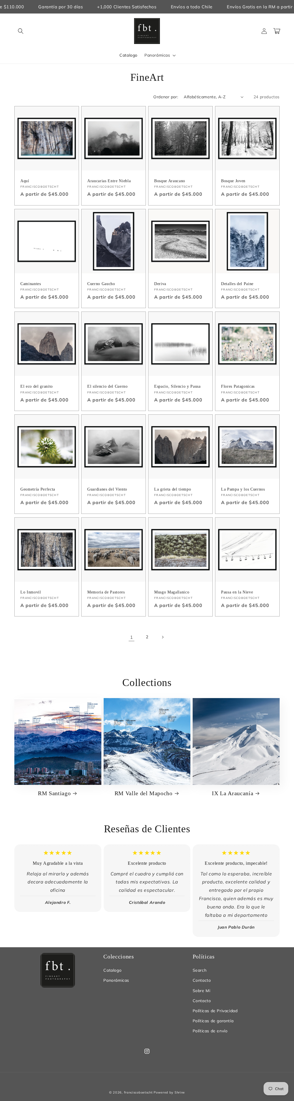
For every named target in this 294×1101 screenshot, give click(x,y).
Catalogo (112, 970)
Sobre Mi (201, 990)
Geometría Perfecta (37, 489)
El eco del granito (36, 386)
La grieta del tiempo (172, 489)
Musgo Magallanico (171, 592)
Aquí (24, 180)
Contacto (202, 980)
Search (200, 970)
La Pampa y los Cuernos (243, 489)
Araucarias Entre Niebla (109, 180)
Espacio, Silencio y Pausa (177, 386)
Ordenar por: (165, 96)
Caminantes (30, 283)
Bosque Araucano (169, 180)
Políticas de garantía (213, 1020)
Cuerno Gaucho (101, 283)
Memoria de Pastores (106, 592)
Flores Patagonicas (238, 386)
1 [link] (131, 637)
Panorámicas (116, 980)
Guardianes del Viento (107, 489)
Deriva (160, 283)
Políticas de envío (210, 1030)
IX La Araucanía (232, 793)
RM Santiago (54, 793)
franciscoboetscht (138, 1092)
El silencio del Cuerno (107, 386)
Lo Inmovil (30, 592)
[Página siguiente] (162, 637)
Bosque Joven (233, 180)
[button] (20, 31)
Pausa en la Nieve (237, 592)
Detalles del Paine (237, 283)
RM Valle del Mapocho (144, 793)
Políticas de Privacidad (215, 1010)
